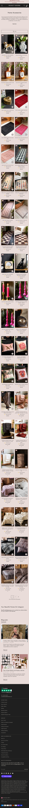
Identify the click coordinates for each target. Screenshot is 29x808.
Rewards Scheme (4, 710)
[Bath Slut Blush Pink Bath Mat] (7, 154)
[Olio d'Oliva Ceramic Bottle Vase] (21, 71)
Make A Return (3, 706)
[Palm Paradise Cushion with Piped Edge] (7, 373)
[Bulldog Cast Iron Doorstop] (7, 44)
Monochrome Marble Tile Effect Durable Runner (21, 166)
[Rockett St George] (14, 5)
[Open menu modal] (2, 5)
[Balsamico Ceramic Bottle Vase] (7, 71)
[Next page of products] (18, 596)
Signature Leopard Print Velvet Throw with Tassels (7, 412)
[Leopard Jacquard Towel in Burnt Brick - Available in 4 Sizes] (21, 429)
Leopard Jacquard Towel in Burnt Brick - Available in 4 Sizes (21, 441)
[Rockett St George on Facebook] (2, 773)
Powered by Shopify (4, 801)
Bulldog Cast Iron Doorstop (7, 55)
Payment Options (4, 712)
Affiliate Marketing (4, 730)
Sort (15, 31)
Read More (14, 23)
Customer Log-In (4, 702)
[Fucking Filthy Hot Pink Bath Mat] (21, 126)
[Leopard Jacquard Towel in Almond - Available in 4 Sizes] (7, 458)
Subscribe (26, 769)
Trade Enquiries (4, 728)
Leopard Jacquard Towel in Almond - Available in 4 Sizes (7, 470)
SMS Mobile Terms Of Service (6, 750)
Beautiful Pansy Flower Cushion (21, 384)
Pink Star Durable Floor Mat (21, 220)
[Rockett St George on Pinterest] (8, 773)
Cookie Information (4, 752)
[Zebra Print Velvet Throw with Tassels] (7, 546)
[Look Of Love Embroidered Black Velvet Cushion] (21, 318)
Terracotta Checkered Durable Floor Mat (21, 193)
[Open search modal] (24, 5)
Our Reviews (3, 746)
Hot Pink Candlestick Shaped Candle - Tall (7, 330)
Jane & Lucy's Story (4, 740)
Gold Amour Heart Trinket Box (8, 110)
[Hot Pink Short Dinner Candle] (7, 290)
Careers (2, 742)
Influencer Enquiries (4, 726)
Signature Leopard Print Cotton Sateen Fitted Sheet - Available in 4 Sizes (7, 586)
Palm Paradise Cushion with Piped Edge (7, 385)
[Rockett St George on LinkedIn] (6, 773)
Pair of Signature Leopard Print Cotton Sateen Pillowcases (21, 558)
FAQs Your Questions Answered (7, 722)
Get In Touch (3, 720)
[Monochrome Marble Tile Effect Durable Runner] (21, 154)
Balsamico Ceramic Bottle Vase (7, 82)
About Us (3, 738)
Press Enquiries (4, 724)
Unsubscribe (3, 732)
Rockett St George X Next (5, 714)
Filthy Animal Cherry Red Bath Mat (21, 111)
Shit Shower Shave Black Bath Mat (8, 138)
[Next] (26, 1)
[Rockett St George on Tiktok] (10, 773)
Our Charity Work (4, 744)
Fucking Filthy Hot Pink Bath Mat (21, 137)
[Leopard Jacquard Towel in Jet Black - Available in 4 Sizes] (7, 429)
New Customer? (4, 704)
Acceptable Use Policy (5, 757)
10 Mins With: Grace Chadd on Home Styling (14, 641)
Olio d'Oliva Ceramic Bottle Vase (21, 83)
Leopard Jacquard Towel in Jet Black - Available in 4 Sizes (8, 441)
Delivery (2, 708)
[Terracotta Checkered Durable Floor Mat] (21, 181)
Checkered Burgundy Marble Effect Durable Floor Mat (21, 247)
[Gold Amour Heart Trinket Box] (7, 99)
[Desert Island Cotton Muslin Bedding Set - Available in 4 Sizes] (7, 516)
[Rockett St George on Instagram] (4, 773)
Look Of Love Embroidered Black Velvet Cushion (21, 330)
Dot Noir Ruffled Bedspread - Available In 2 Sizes (7, 499)
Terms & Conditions (4, 755)
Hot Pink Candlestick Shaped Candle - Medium (21, 302)
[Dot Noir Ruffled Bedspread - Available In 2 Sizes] (7, 487)
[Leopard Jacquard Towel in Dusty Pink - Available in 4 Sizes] (21, 400)
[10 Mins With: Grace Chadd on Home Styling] (14, 633)
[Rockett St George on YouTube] (13, 773)
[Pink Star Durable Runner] (7, 209)
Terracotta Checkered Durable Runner (7, 193)
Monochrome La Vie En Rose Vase (21, 56)
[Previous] (2, 1)
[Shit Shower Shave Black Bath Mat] (7, 126)
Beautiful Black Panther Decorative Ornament (21, 275)
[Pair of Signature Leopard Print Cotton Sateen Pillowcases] (21, 546)
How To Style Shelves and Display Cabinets (13, 670)
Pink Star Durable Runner (8, 220)
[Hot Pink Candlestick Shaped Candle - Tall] (7, 318)
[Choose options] (26, 408)
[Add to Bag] (12, 52)
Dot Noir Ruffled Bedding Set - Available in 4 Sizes (21, 528)
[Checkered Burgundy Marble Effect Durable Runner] (7, 235)
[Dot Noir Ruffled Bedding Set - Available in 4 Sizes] (21, 516)
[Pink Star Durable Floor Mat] (21, 209)
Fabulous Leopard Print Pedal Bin (21, 470)
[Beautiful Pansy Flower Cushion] (21, 373)
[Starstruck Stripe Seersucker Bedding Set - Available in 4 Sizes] (21, 487)
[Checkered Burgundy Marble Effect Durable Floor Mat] (21, 235)
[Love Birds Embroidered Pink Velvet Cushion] (7, 345)
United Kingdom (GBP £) (6, 797)
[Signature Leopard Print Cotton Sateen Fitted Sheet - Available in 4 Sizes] (7, 574)
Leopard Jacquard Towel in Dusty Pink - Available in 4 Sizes (21, 412)
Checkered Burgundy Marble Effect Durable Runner (7, 247)
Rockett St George (9, 799)
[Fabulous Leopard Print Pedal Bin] (21, 458)
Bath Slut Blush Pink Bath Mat (7, 165)
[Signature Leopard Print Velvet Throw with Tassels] (7, 400)
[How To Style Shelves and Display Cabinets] (14, 663)
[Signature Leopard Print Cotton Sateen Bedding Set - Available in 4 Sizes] (21, 574)
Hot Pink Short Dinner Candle (8, 301)
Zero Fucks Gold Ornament (7, 274)
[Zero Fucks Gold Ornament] (7, 263)
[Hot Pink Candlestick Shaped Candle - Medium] (21, 290)
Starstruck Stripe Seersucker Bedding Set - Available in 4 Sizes (21, 499)
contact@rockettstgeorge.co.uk (6, 696)
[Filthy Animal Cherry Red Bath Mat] (21, 99)
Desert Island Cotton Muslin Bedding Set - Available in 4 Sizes (7, 529)
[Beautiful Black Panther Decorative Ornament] (21, 263)
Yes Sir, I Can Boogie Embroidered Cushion (21, 357)
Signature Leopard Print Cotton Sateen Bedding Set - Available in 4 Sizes (21, 586)
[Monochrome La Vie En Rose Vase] (21, 44)
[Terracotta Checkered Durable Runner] (7, 181)
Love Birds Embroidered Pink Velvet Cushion (7, 357)
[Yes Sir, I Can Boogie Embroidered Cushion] (21, 345)
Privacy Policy (3, 748)
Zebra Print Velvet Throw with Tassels (7, 558)
